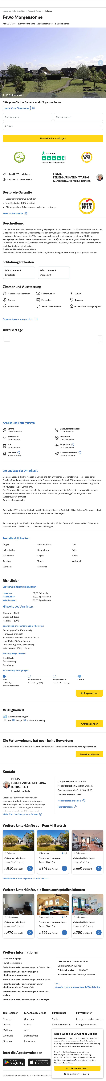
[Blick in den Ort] (53, 63)
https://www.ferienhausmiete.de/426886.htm (77, 986)
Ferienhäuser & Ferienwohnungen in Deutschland (27, 967)
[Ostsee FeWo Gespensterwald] (18, 904)
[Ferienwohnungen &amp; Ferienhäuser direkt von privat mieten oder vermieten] (5, 3)
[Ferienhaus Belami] (18, 840)
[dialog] (77, 1053)
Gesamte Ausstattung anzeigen (18, 319)
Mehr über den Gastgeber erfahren (20, 814)
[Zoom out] (100, 342)
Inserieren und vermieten (89, 1018)
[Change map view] (7, 338)
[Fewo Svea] (87, 904)
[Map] (53, 375)
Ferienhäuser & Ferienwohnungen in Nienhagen (26, 999)
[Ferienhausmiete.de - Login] (90, 3)
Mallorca (7, 1030)
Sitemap (7, 1041)
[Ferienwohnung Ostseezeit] (53, 904)
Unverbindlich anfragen (53, 138)
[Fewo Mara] (87, 840)
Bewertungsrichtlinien (85, 746)
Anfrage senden (89, 693)
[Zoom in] (100, 338)
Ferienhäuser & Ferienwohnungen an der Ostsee (26, 979)
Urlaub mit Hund (80, 961)
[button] (96, 3)
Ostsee (6, 1024)
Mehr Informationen (13, 213)
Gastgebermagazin (86, 1024)
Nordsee (7, 1018)
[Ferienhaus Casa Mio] (53, 840)
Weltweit (8, 1035)
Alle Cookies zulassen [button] (77, 1068)
